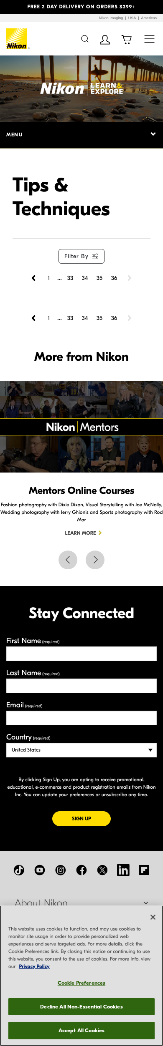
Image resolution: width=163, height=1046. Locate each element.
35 (99, 278)
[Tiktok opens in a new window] (19, 870)
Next (95, 560)
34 (85, 278)
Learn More (80, 533)
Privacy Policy (34, 967)
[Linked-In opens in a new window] (123, 870)
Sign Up (91, 818)
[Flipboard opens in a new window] (144, 870)
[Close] (153, 917)
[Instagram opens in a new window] (60, 870)
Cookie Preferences (81, 983)
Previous (68, 560)
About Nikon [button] (41, 903)
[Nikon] (18, 38)
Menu (14, 135)
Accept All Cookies (81, 1030)
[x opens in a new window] (102, 870)
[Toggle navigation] (149, 38)
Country (28, 737)
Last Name (33, 673)
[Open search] (84, 38)
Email (24, 705)
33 (70, 278)
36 (114, 278)
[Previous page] (34, 278)
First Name (33, 640)
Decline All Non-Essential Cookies (81, 1006)
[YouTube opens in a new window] (39, 870)
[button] (12, 7)
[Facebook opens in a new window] (81, 870)
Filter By (76, 256)
